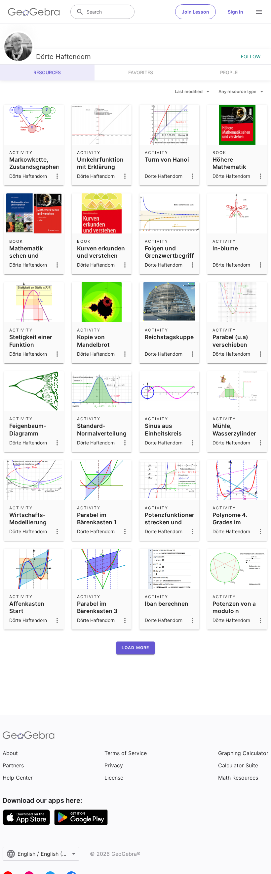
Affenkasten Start (26, 607)
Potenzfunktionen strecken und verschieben (170, 522)
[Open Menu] (259, 12)
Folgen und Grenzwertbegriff (169, 252)
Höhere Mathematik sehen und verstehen (229, 170)
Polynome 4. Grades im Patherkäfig (230, 522)
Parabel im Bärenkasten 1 (96, 518)
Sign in (235, 12)
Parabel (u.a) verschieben (230, 341)
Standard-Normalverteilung (102, 429)
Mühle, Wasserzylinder (234, 429)
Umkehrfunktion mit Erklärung (100, 163)
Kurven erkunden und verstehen (101, 252)
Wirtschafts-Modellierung (28, 518)
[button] (135, 648)
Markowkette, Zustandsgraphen (34, 163)
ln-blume (225, 248)
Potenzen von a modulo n (234, 607)
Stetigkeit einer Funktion (30, 341)
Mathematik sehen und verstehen (26, 256)
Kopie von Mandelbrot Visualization (95, 344)
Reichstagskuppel (170, 337)
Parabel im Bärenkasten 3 (97, 607)
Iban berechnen (166, 603)
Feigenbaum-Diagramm (27, 429)
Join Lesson (195, 12)
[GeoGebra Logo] (34, 12)
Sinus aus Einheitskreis (163, 429)
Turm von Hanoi (167, 159)
